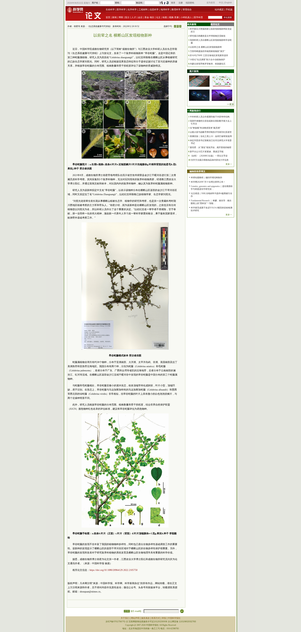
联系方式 (156, 618)
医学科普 (198, 17)
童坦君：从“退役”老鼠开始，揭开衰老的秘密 (210, 147)
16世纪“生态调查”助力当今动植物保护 (208, 59)
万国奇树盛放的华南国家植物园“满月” (207, 51)
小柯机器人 (186, 17)
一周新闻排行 (194, 110)
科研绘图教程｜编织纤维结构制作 (206, 177)
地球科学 (165, 9)
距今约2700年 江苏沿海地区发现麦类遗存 (209, 55)
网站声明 (135, 618)
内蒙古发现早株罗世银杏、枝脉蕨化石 (207, 64)
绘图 (165, 17)
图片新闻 (194, 71)
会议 (140, 17)
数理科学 (176, 9)
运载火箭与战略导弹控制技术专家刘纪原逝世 (211, 132)
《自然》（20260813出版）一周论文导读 (208, 156)
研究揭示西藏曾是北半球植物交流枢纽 (207, 36)
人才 (134, 17)
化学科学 (132, 9)
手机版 (229, 9)
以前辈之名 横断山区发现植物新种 (206, 47)
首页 (108, 17)
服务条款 (145, 618)
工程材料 (143, 9)
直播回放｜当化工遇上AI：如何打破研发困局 (211, 136)
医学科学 (121, 9)
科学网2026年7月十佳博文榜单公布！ (208, 182)
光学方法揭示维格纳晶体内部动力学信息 (210, 160)
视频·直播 (174, 17)
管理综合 (187, 9)
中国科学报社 (174, 618)
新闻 (114, 17)
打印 (127, 611)
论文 (158, 17)
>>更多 (230, 104)
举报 (164, 618)
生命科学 (110, 9)
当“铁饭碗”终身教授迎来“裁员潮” (205, 128)
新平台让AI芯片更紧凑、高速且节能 (206, 151)
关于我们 (125, 618)
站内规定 (219, 9)
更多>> (229, 164)
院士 (127, 17)
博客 (121, 17)
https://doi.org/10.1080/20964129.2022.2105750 (113, 570)
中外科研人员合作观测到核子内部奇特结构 (210, 117)
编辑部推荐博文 (197, 171)
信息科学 (154, 9)
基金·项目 (149, 17)
